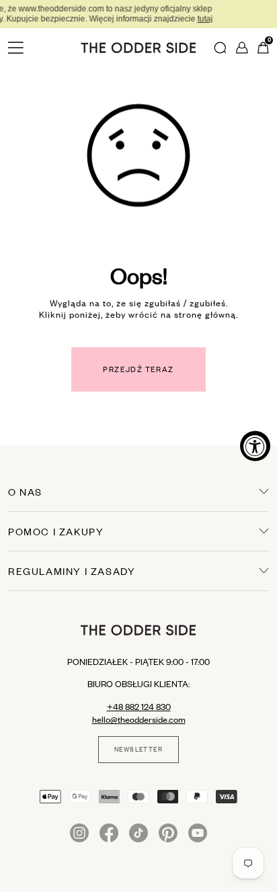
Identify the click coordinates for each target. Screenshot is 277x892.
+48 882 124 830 (139, 707)
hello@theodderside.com (139, 719)
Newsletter (138, 749)
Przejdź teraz (138, 369)
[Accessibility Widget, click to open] (255, 446)
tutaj (174, 19)
